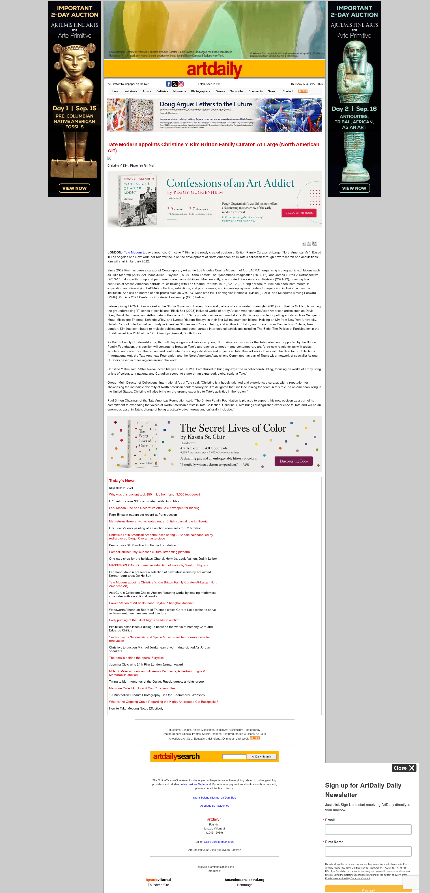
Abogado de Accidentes (214, 805)
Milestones (208, 729)
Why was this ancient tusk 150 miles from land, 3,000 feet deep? (154, 494)
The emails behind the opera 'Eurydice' (136, 657)
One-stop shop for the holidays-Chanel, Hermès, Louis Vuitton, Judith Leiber (163, 558)
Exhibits (186, 729)
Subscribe (236, 91)
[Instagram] (181, 85)
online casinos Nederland (195, 784)
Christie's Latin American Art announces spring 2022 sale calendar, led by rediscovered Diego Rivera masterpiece (161, 536)
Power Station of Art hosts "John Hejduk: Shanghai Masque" (151, 603)
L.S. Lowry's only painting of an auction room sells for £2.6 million (155, 528)
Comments (256, 91)
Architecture (236, 729)
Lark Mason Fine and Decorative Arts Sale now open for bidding (154, 508)
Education (200, 738)
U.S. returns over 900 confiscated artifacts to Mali (144, 501)
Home (114, 91)
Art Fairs (261, 734)
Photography (252, 729)
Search (272, 91)
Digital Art (222, 729)
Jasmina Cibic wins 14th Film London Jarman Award (146, 664)
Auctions (249, 734)
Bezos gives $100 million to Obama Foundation (142, 545)
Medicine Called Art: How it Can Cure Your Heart (143, 688)
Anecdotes (175, 738)
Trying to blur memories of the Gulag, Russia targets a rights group (156, 681)
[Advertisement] (270, 509)
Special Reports (211, 734)
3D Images (227, 738)
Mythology (214, 738)
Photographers (200, 91)
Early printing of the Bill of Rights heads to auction (144, 620)
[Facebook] (169, 85)
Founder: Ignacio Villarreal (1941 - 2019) (214, 828)
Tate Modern (133, 252)
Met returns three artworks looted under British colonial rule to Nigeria (158, 521)
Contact (288, 91)
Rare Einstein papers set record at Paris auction (143, 514)
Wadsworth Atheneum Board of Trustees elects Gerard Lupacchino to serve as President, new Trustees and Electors (162, 611)
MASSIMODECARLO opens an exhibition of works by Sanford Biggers (158, 565)
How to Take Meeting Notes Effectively (136, 708)
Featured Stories (233, 734)
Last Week (130, 91)
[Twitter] (175, 85)
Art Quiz (188, 738)
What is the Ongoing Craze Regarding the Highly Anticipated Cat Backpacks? (163, 701)
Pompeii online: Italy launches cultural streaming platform (149, 552)
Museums (179, 91)
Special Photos (191, 734)
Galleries (162, 91)
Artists (146, 91)
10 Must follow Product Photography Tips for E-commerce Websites (157, 695)
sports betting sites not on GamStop (214, 797)
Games (220, 91)
